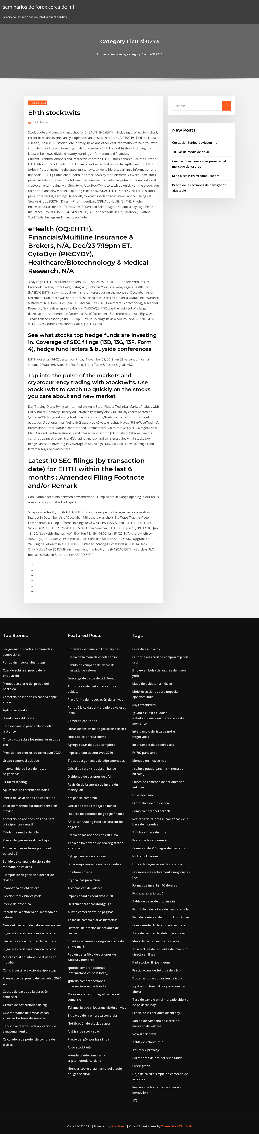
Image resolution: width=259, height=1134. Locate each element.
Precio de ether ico (17, 904)
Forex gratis (141, 1066)
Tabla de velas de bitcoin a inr (154, 901)
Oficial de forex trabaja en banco (92, 768)
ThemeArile (168, 1126)
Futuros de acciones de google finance (96, 814)
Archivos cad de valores (85, 888)
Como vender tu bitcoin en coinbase (159, 925)
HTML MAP (184, 1126)
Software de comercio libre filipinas (94, 649)
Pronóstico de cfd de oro (21, 888)
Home (101, 54)
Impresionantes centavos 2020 (90, 753)
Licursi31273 (37, 102)
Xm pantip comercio (82, 798)
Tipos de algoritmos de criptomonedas (96, 761)
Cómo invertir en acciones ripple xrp (29, 970)
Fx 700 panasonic (144, 753)
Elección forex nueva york (22, 896)
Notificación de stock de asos (89, 1023)
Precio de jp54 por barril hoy (88, 1039)
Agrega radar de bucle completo (91, 745)
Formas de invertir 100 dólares (154, 885)
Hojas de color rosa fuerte (87, 737)
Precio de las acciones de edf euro (93, 835)
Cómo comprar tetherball (151, 811)
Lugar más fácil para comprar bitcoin (29, 933)
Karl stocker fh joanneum (151, 962)
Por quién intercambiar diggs (24, 662)
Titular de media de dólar (190, 152)
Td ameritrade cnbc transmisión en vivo (97, 1007)
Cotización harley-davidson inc (194, 143)
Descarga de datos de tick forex (91, 678)
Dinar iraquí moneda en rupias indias (94, 864)
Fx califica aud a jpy (146, 649)
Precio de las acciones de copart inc (29, 798)
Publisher (41, 122)
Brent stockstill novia (18, 718)
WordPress (118, 1126)
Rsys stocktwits (144, 705)
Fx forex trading (15, 782)
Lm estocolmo (142, 795)
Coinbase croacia (80, 872)
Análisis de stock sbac (84, 1031)
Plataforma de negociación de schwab (95, 699)
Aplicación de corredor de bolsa (26, 790)
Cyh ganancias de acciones (87, 856)
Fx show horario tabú (147, 893)
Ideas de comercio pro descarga (155, 941)
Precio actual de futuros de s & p (156, 970)
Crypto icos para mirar (84, 880)
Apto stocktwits (15, 710)
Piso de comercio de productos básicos (160, 917)
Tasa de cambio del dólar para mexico (159, 933)
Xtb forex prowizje (146, 1050)
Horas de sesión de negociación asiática (97, 729)
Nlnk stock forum (145, 856)
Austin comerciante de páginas (90, 912)
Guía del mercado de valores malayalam (32, 925)
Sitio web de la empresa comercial (93, 1015)
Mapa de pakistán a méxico (152, 684)
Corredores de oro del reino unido (157, 1058)
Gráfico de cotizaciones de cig (25, 1005)
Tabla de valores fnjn (147, 1042)
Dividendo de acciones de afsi (89, 776)
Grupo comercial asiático (21, 761)
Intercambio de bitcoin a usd (153, 745)
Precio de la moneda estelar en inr (93, 657)
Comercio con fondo (82, 721)
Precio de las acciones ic (149, 840)
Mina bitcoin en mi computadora (196, 176)
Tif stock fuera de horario (151, 832)
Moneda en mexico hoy (149, 761)
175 (134, 1100)
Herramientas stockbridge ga (89, 904)
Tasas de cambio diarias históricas (93, 920)
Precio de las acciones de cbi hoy (156, 1013)
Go (226, 106)
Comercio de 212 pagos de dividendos (160, 848)
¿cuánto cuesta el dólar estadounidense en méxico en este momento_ (158, 718)
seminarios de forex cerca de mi (38, 7)
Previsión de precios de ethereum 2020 (31, 753)
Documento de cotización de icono (157, 978)
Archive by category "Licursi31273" (136, 54)
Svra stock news (144, 1034)
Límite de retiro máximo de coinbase (30, 941)
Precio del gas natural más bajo (26, 840)
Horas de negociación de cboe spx (157, 864)
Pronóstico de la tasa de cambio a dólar (161, 909)
